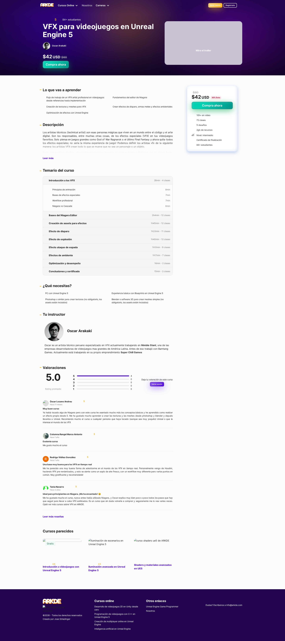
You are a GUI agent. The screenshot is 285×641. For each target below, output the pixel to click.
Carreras (101, 5)
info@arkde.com (234, 605)
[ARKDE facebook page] (224, 600)
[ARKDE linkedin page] (240, 600)
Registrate (230, 5)
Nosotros (87, 5)
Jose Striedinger (62, 619)
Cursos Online (66, 5)
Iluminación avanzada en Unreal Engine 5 (106, 568)
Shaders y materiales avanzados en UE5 (153, 566)
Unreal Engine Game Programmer (162, 606)
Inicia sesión (215, 5)
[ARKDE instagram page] (235, 600)
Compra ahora (56, 64)
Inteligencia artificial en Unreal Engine (112, 629)
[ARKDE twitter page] (230, 600)
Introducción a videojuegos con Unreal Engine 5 (61, 568)
